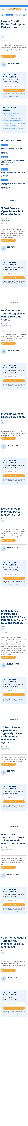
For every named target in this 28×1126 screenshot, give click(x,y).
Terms (8, 96)
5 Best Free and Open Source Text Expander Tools (11, 149)
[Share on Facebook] (19, 15)
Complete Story (7, 56)
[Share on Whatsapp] (26, 15)
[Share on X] (21, 15)
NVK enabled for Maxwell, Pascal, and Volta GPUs (13, 184)
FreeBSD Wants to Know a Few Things (13, 172)
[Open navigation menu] (3, 9)
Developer (9, 15)
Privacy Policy (15, 96)
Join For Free (14, 90)
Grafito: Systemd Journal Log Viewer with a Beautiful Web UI (12, 161)
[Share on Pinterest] (24, 15)
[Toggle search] (25, 9)
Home (2, 15)
